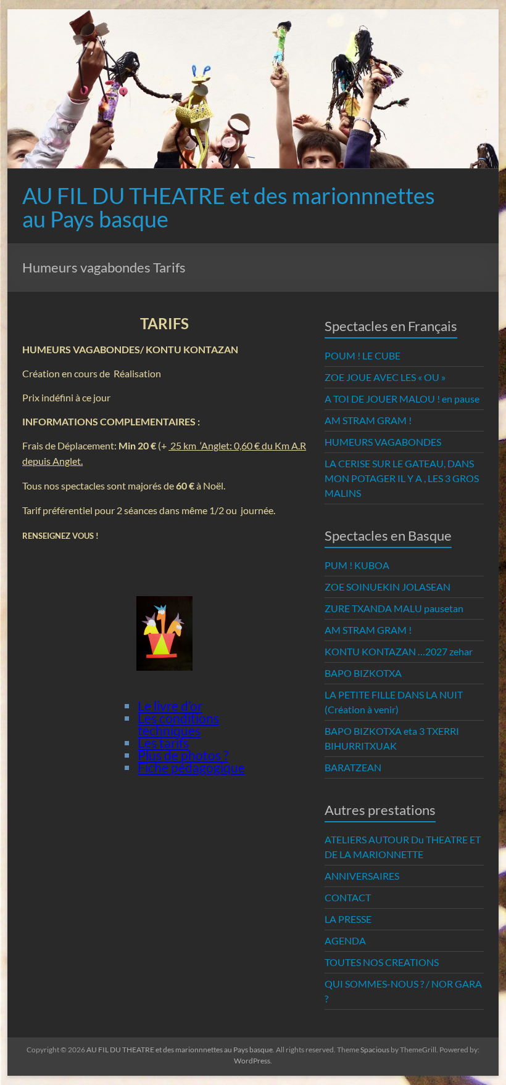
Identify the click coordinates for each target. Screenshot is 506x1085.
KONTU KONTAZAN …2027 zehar (399, 651)
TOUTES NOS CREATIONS (382, 962)
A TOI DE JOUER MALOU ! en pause (402, 398)
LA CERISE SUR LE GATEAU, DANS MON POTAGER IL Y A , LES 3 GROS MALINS (402, 478)
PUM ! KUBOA (357, 565)
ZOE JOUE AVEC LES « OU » (385, 377)
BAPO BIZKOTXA (363, 673)
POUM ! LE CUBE (362, 355)
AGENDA (345, 940)
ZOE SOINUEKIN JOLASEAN (387, 586)
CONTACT (348, 897)
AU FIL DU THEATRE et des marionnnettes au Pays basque (228, 207)
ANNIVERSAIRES (362, 876)
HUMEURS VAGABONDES (383, 442)
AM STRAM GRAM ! (368, 420)
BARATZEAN (353, 767)
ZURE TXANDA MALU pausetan (394, 608)
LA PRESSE (348, 919)
